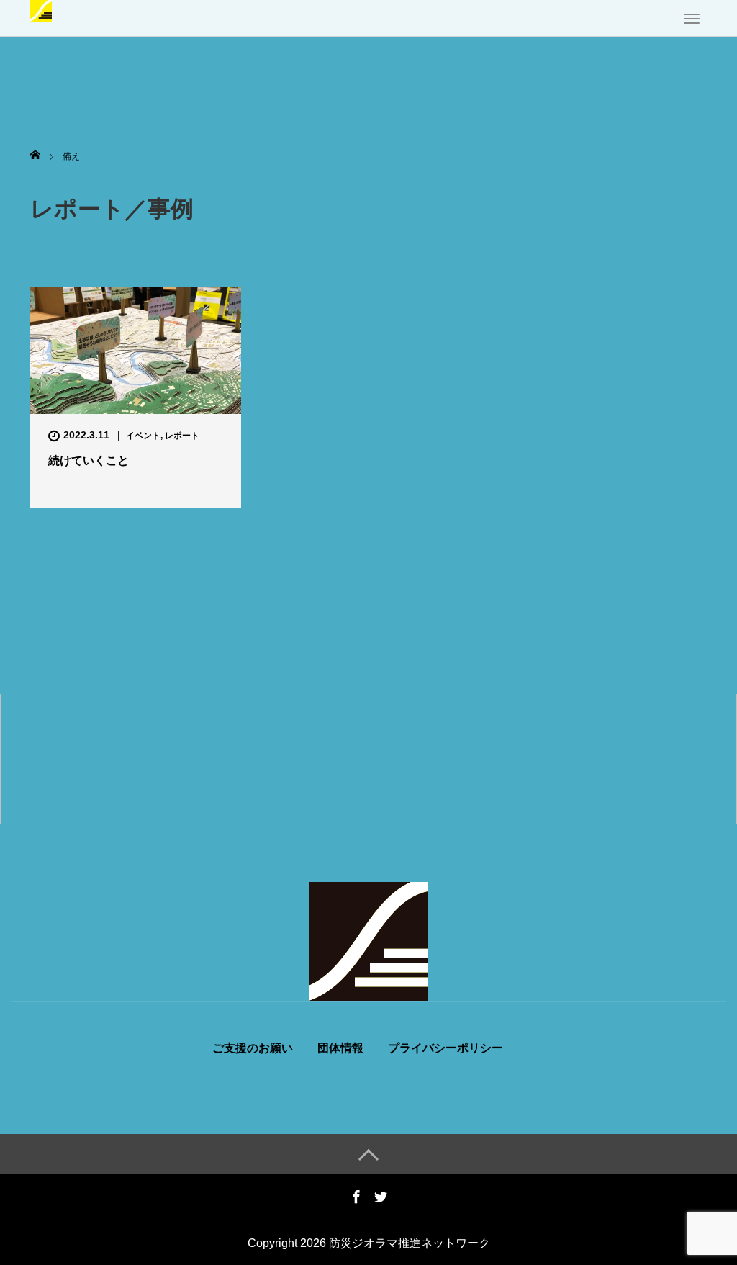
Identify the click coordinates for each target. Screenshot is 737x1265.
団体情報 (340, 1048)
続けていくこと (88, 460)
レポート (182, 436)
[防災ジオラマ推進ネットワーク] (41, 9)
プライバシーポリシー (445, 1048)
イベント (143, 436)
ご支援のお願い (252, 1048)
